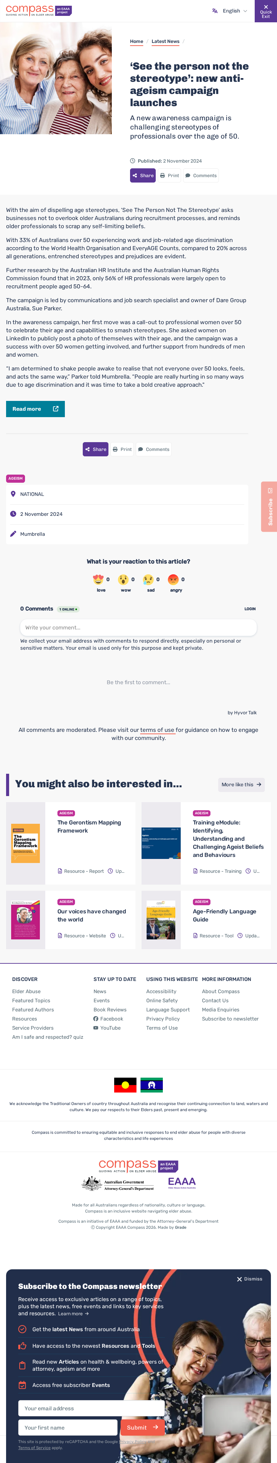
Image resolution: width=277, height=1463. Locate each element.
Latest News (165, 41)
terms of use (158, 729)
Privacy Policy (133, 1441)
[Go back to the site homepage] (39, 11)
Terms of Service (34, 1447)
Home (136, 41)
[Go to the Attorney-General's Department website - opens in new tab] (117, 1184)
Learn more (71, 1314)
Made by (172, 1227)
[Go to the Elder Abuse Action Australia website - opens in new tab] (182, 1183)
